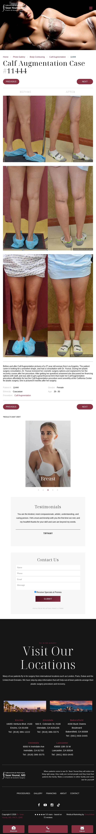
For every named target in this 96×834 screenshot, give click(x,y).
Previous (11, 82)
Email (82, 831)
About (63, 793)
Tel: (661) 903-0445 (77, 736)
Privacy (55, 608)
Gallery (38, 793)
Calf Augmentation (57, 57)
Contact (74, 793)
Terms (60, 608)
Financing (51, 793)
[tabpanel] (48, 454)
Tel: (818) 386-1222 (19, 732)
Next (85, 82)
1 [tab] (38, 490)
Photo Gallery (19, 57)
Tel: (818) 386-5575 (48, 732)
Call (48, 831)
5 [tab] (57, 490)
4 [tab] (52, 490)
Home (5, 57)
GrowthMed (89, 814)
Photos (13, 831)
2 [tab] (43, 490)
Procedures (23, 793)
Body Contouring (37, 57)
